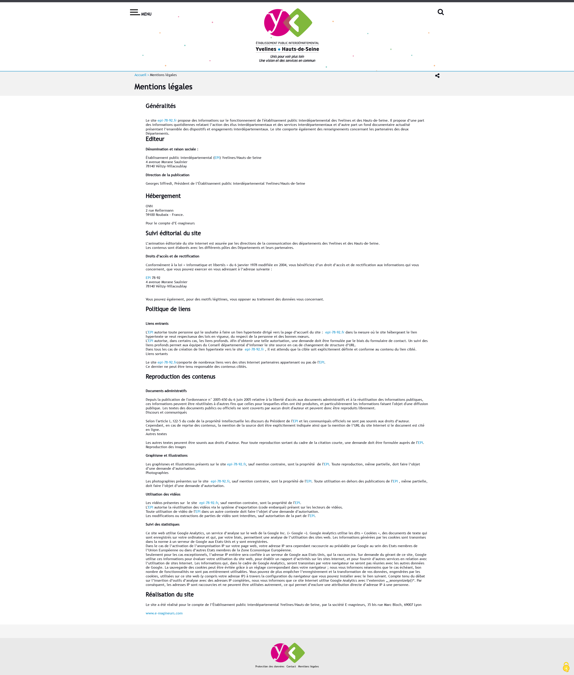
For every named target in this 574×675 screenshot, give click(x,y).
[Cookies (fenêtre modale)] (566, 667)
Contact (291, 666)
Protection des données (269, 666)
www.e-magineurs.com (164, 613)
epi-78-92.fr (167, 120)
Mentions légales (308, 666)
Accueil (140, 75)
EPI (217, 158)
